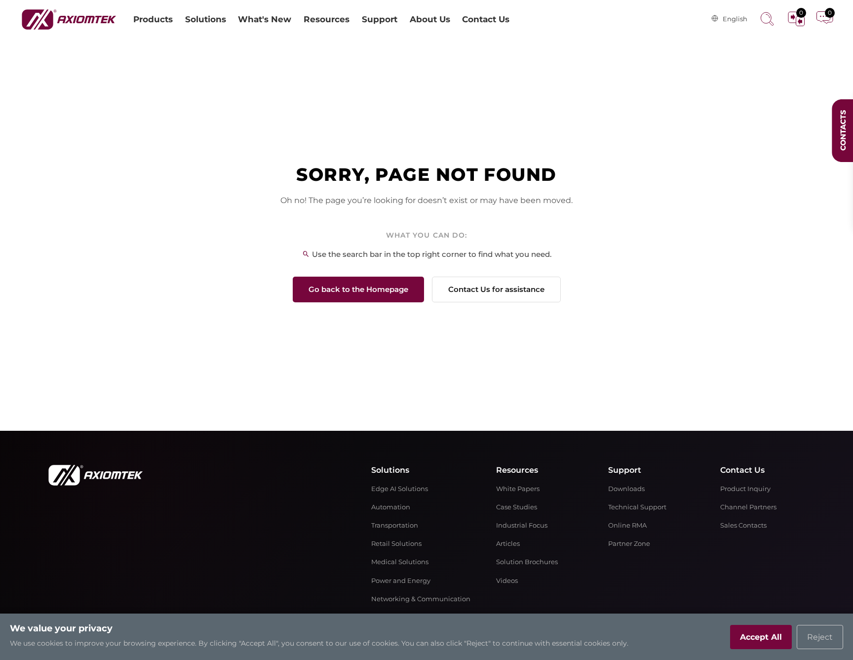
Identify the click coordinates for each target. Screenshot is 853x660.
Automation (390, 507)
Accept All (761, 637)
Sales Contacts (743, 525)
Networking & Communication (420, 599)
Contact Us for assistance (496, 289)
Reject (820, 637)
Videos (507, 580)
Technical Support (637, 507)
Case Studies (516, 507)
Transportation (394, 525)
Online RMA (627, 525)
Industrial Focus (521, 525)
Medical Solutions (399, 562)
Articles (508, 543)
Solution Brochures (527, 562)
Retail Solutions (396, 543)
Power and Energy (400, 580)
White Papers (518, 489)
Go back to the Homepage (358, 289)
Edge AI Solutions (399, 489)
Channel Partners (748, 507)
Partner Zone (629, 543)
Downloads (626, 489)
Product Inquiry (745, 489)
